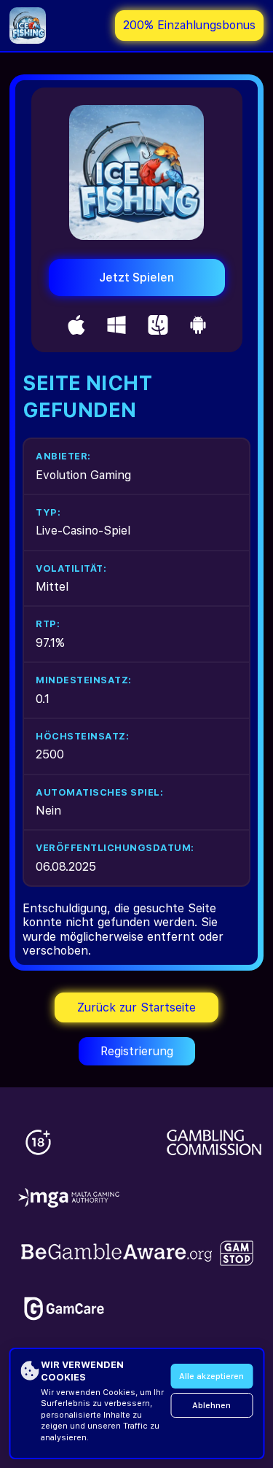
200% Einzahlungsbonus (189, 25)
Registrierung (136, 1051)
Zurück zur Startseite (136, 1007)
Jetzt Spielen (136, 277)
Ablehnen (211, 1405)
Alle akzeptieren (211, 1376)
